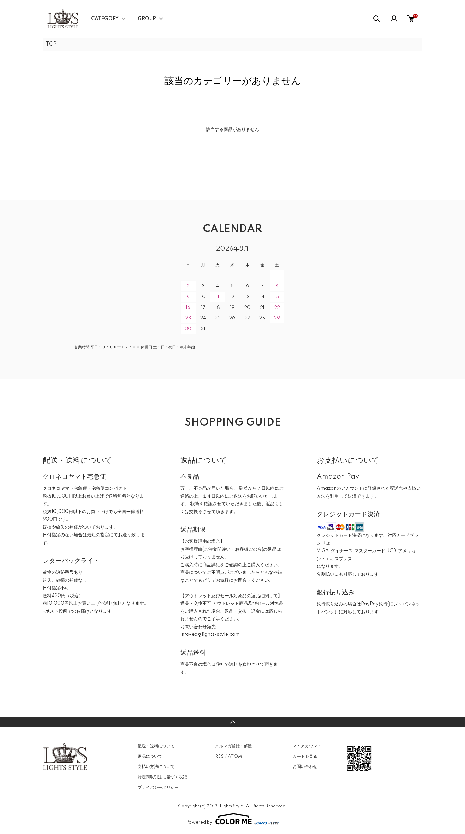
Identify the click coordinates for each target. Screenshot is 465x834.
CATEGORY (105, 18)
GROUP (147, 18)
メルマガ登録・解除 (233, 746)
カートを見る (305, 756)
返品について (150, 756)
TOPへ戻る (232, 722)
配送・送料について (156, 746)
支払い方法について (156, 766)
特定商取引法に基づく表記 (162, 777)
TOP (51, 44)
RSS (219, 756)
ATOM (235, 756)
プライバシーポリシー (158, 787)
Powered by (199, 822)
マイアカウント (307, 746)
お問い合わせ (305, 766)
